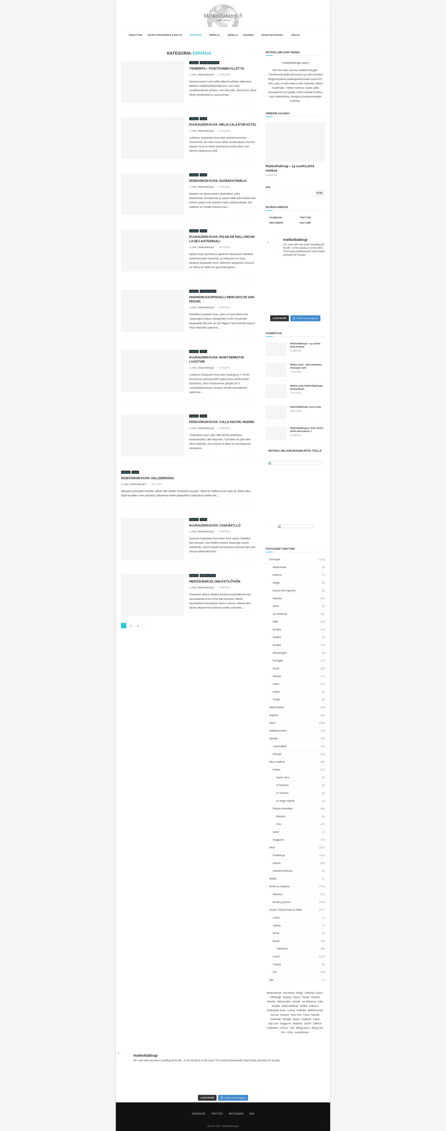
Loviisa (291, 1010)
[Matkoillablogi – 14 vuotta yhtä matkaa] (295, 142)
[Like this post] (215, 101)
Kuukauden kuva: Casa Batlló (215, 525)
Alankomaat (299, 567)
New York (296, 1014)
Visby (290, 1032)
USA (300, 824)
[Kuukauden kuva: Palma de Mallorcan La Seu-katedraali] (152, 250)
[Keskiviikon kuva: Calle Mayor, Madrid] (152, 435)
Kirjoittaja (135, 35)
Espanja (299, 598)
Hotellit (296, 1001)
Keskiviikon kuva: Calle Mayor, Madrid (221, 422)
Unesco (284, 1027)
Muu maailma (297, 761)
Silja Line (273, 1023)
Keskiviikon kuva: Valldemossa (147, 478)
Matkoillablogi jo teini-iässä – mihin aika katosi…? (307, 429)
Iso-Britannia (299, 613)
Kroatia (299, 645)
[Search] (325, 14)
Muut (297, 847)
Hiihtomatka (284, 1001)
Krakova (313, 1005)
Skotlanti (297, 1023)
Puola (299, 668)
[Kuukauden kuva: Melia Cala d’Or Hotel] (152, 138)
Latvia (299, 917)
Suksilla (233, 35)
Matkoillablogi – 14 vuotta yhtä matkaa (290, 168)
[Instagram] (317, 15)
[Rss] (320, 15)
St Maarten (300, 785)
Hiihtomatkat (297, 707)
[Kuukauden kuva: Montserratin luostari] (152, 371)
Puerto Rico (300, 777)
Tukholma (300, 948)
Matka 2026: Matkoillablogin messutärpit (306, 387)
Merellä (214, 35)
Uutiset (299, 863)
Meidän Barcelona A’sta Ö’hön (214, 581)
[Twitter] (313, 15)
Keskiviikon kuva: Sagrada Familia (218, 181)
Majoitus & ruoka (272, 35)
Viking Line (317, 1027)
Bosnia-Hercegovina (299, 590)
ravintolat (275, 1019)
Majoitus (299, 894)
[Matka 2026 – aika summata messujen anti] (276, 370)
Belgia (299, 582)
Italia (299, 621)
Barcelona (289, 992)
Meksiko (300, 816)
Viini (297, 979)
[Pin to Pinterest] (227, 101)
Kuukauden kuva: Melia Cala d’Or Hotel (223, 124)
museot (284, 1014)
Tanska (299, 964)
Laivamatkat (299, 746)
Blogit (299, 992)
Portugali (299, 660)
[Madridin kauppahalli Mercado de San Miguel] (152, 311)
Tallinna (317, 1023)
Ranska (299, 676)
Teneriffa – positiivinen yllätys (216, 68)
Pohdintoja (299, 855)
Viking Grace (303, 1027)
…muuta (295, 35)
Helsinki (271, 1001)
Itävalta (299, 629)
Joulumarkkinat (290, 1005)
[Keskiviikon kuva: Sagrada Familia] (152, 194)
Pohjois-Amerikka (299, 808)
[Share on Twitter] (223, 101)
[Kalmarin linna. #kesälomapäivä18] (310, 304)
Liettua (299, 925)
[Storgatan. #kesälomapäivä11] (136, 1080)
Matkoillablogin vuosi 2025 (305, 407)
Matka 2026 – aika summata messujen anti (306, 366)
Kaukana (248, 35)
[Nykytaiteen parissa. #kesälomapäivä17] (309, 1080)
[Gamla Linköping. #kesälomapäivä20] (310, 287)
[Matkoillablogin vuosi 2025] (276, 412)
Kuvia (297, 722)
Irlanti (299, 606)
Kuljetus (297, 715)
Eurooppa (196, 35)
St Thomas (300, 793)
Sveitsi (299, 691)
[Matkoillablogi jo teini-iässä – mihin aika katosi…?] (276, 433)
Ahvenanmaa (274, 992)
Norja (299, 933)
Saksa (299, 683)
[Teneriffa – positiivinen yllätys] (152, 82)
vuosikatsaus (301, 1032)
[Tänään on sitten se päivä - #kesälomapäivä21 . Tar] (280, 287)
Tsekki (299, 699)
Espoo (296, 997)
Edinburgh (275, 997)
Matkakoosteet (297, 730)
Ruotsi (299, 941)
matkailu (301, 1010)
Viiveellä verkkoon (299, 870)
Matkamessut (315, 1010)
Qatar (299, 831)
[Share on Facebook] (220, 101)
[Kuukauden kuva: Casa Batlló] (152, 539)
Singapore (299, 839)
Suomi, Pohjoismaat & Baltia (165, 35)
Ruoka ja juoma (299, 902)
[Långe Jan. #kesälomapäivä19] (280, 304)
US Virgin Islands (300, 800)
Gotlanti (315, 997)
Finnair (305, 997)
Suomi (299, 956)
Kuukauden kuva (276, 1010)
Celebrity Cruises (313, 992)
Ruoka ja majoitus (297, 886)
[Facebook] (309, 15)
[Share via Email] (231, 101)
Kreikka (299, 637)
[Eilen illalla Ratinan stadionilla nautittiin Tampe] (310, 269)
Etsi (268, 187)
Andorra (299, 574)
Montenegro (299, 652)
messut (274, 1014)
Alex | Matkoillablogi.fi (203, 74)
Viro (299, 972)
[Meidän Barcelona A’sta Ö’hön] (152, 595)
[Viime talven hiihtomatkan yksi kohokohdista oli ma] (280, 269)
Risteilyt (299, 754)
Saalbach (306, 1019)
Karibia (299, 769)
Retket (297, 878)
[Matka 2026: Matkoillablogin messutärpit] (276, 391)
